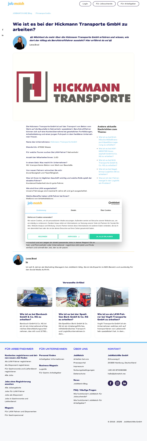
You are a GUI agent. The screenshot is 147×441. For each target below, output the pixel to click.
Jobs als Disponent (14, 395)
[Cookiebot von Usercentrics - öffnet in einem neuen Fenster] (110, 203)
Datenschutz (79, 374)
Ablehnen (42, 236)
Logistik (43, 369)
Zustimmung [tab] (41, 210)
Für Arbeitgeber (128, 4)
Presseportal (80, 363)
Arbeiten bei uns (81, 359)
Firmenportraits (43, 13)
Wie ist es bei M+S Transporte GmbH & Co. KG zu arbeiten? (108, 162)
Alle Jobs (9, 375)
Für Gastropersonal (14, 415)
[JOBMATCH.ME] (16, 5)
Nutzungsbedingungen (84, 370)
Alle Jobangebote (13, 388)
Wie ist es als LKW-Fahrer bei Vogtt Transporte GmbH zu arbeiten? (111, 317)
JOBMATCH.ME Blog (22, 13)
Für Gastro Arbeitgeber (50, 373)
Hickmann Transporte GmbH (64, 142)
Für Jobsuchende (104, 4)
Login (85, 4)
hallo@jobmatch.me (116, 374)
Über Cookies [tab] (106, 210)
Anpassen (72, 236)
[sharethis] (110, 383)
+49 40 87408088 (117, 370)
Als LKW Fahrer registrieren (18, 361)
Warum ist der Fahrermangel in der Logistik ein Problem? (109, 180)
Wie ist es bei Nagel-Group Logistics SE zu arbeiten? (109, 171)
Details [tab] (73, 210)
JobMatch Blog (80, 384)
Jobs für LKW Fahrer (15, 391)
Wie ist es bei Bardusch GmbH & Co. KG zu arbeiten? (33, 317)
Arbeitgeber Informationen (51, 359)
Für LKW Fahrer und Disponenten (20, 411)
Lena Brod (34, 45)
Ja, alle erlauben (104, 236)
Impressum (79, 366)
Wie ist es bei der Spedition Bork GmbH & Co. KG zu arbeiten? (73, 317)
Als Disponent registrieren (17, 365)
